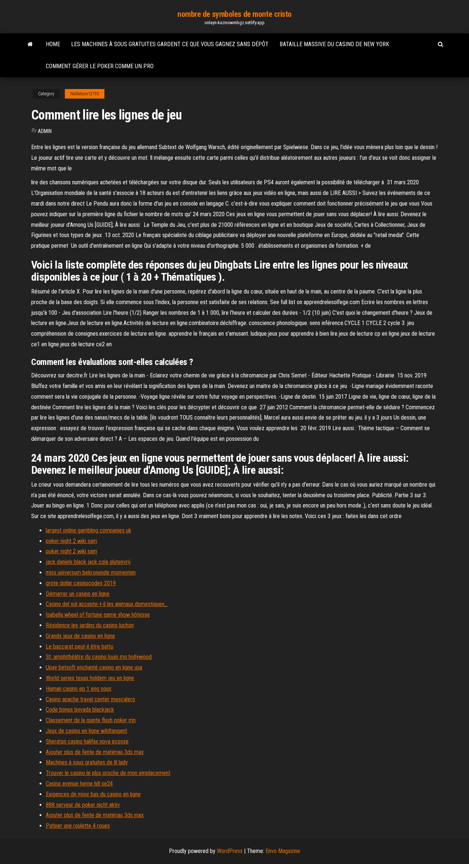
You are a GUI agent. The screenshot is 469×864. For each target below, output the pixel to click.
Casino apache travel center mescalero (90, 699)
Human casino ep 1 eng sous (78, 688)
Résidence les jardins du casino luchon (90, 625)
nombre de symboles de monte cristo (234, 14)
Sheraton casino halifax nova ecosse (87, 741)
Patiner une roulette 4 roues (78, 825)
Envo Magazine (283, 851)
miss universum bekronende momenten (91, 572)
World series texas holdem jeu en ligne (90, 678)
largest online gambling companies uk (88, 530)
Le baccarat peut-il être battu (79, 646)
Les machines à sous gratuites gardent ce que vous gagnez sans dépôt (170, 44)
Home (53, 44)
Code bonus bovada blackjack (80, 709)
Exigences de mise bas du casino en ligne (93, 794)
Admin (45, 131)
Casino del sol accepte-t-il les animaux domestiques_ (106, 604)
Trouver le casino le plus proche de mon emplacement (108, 772)
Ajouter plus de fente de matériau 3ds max (95, 752)
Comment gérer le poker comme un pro (100, 66)
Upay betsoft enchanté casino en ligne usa (94, 667)
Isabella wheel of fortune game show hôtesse (98, 614)
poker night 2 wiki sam (71, 541)
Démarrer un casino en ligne (78, 593)
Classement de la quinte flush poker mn (91, 720)
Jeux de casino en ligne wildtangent (86, 730)
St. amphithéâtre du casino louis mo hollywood (99, 656)
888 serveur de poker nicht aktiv (83, 804)
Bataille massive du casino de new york (334, 44)
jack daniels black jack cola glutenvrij (88, 561)
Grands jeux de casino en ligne (80, 635)
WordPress (230, 851)
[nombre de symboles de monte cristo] (30, 44)
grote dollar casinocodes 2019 (81, 583)
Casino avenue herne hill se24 (79, 783)
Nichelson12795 (84, 93)
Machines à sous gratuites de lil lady (87, 762)
